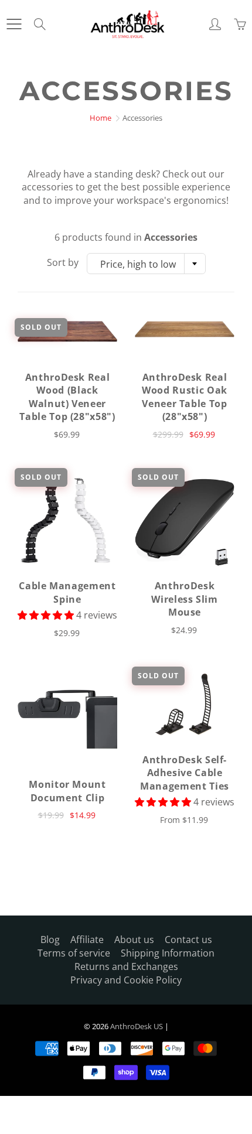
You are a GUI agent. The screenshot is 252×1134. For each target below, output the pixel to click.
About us (134, 939)
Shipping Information (167, 953)
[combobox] (146, 263)
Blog (50, 939)
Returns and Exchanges (126, 966)
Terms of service (74, 953)
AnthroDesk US (136, 1026)
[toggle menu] (14, 24)
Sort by (63, 262)
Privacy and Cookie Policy (126, 980)
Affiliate (87, 939)
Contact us (188, 939)
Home (100, 117)
